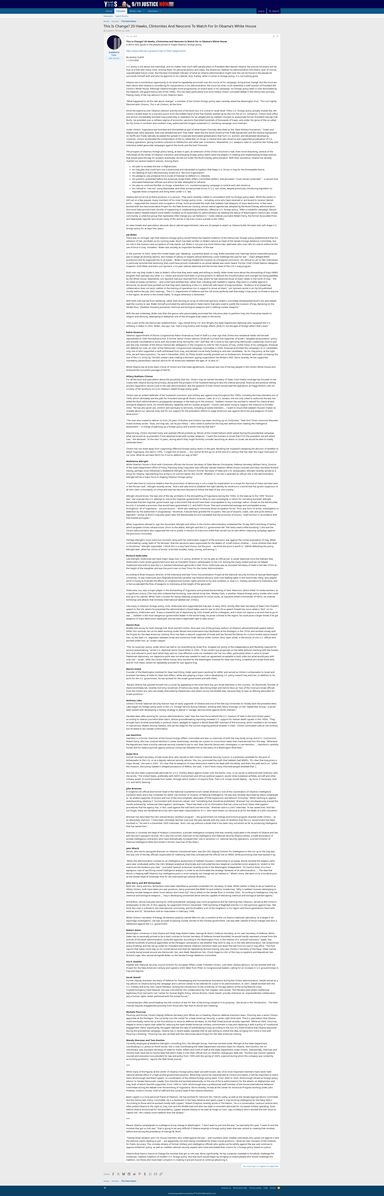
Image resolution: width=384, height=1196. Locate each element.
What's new (135, 10)
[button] (144, 11)
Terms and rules (240, 1188)
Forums (121, 10)
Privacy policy (255, 1188)
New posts (108, 16)
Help (266, 1188)
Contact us (226, 1188)
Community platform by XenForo (192, 1193)
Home (109, 10)
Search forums (121, 16)
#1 (278, 36)
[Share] (274, 36)
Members (153, 10)
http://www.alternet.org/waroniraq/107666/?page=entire (156, 50)
